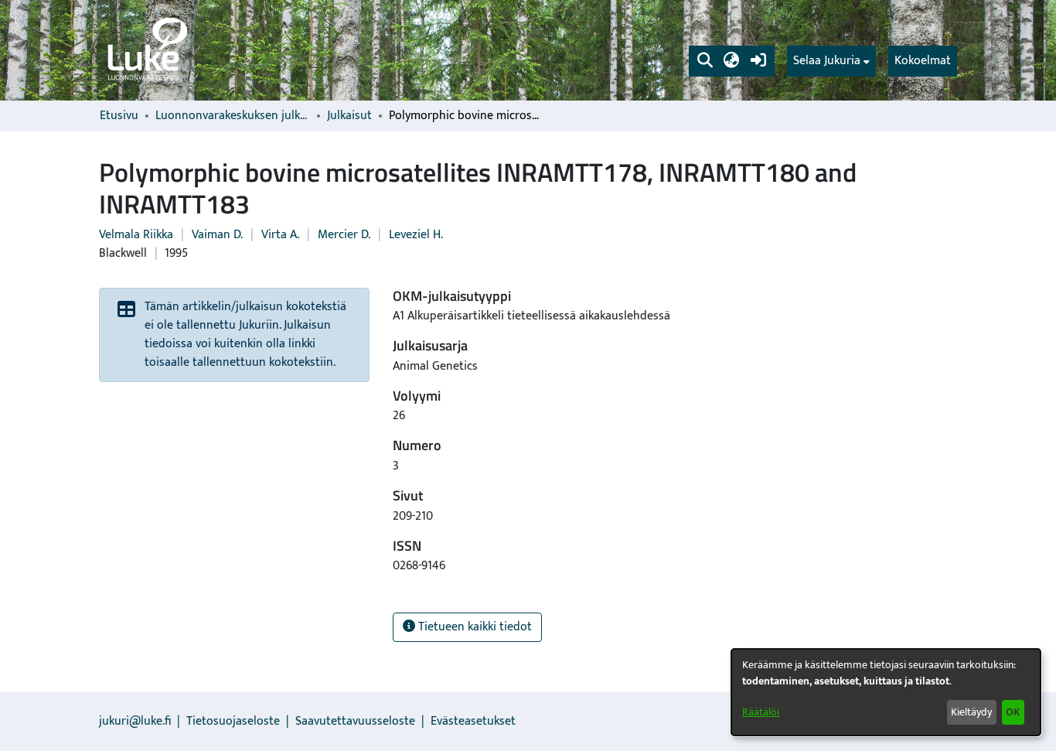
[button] (704, 61)
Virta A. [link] (280, 234)
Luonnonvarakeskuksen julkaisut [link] (232, 116)
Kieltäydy (971, 712)
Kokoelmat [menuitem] (922, 60)
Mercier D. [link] (344, 234)
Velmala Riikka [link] (136, 234)
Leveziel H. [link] (416, 234)
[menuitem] (831, 61)
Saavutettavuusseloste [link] (355, 721)
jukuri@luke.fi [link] (135, 721)
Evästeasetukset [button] (473, 721)
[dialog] (886, 692)
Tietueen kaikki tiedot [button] (473, 626)
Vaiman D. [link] (217, 234)
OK (1013, 712)
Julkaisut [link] (349, 116)
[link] (146, 50)
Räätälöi (760, 712)
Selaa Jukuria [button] (826, 61)
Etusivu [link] (119, 116)
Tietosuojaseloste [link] (233, 721)
